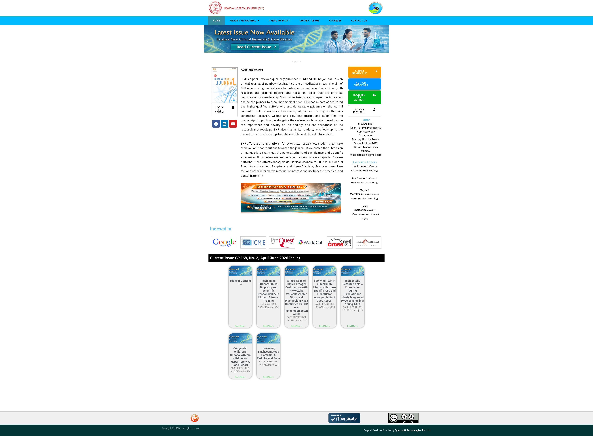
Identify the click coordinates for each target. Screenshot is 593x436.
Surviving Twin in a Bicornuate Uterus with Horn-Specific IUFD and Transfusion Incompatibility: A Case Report (324, 290)
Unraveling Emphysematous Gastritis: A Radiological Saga (268, 353)
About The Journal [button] (242, 20)
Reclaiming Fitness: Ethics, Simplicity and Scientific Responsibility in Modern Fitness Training (268, 290)
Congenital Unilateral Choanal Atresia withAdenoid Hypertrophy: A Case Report (240, 356)
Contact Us (359, 20)
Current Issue (309, 20)
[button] (207, 42)
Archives (335, 20)
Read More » (240, 326)
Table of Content (240, 280)
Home (216, 20)
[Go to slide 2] (295, 61)
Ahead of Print (279, 20)
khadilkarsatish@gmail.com (366, 154)
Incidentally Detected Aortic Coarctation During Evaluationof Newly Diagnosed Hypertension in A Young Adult (352, 292)
